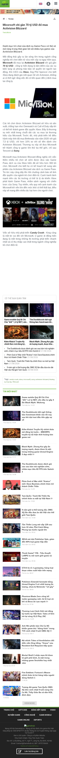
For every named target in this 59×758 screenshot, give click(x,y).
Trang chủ (9, 710)
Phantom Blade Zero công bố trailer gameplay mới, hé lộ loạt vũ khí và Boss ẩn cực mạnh (38, 599)
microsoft (26, 379)
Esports (38, 720)
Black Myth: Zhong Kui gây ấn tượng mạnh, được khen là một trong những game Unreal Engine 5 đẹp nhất (42, 342)
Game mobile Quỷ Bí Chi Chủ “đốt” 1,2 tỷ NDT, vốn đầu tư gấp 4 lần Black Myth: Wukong (15, 321)
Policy (36, 746)
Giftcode (22, 710)
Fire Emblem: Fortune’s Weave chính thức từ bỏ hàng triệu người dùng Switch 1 (38, 675)
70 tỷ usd (15, 382)
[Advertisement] (29, 272)
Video (52, 710)
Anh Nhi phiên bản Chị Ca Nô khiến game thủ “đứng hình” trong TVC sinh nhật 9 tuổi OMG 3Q (38, 628)
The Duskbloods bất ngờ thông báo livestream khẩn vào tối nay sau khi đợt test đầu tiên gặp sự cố (42, 321)
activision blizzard (42, 379)
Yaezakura (7, 32)
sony (33, 379)
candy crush (13, 379)
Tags (6, 379)
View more (29, 703)
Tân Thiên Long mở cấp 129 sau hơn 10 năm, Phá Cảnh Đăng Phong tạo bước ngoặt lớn (37, 527)
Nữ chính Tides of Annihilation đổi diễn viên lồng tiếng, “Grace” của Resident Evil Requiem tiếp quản (38, 643)
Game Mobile (45, 715)
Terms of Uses (26, 746)
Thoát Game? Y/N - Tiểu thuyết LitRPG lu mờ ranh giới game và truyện (37, 555)
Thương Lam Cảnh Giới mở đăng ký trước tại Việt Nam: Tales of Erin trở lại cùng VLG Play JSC (38, 613)
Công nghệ (29, 715)
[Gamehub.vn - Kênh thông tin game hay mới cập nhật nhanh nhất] (4, 3)
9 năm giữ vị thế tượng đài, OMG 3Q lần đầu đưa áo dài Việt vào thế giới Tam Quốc (38, 512)
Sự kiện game (14, 715)
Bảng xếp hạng (38, 710)
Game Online (23, 720)
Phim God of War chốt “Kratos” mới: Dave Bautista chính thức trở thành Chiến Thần (38, 484)
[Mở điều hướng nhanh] (54, 18)
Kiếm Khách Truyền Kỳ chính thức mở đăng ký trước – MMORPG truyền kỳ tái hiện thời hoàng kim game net (15, 342)
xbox (21, 379)
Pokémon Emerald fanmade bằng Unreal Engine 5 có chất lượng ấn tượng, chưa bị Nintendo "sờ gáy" (38, 584)
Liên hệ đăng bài (31, 751)
